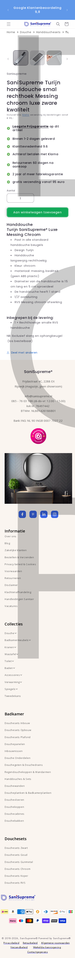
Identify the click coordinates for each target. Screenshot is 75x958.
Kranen (9, 647)
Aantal (11, 190)
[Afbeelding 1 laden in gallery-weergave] (20, 57)
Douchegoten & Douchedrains (24, 765)
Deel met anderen (24, 353)
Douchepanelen (15, 744)
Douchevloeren (14, 799)
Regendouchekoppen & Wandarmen (28, 772)
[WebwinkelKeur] (38, 436)
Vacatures (11, 606)
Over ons (10, 536)
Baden (9, 668)
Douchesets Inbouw (17, 723)
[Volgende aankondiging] (67, 10)
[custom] (33, 514)
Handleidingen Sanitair (19, 599)
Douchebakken (14, 820)
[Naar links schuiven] (8, 59)
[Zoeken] (58, 24)
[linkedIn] (44, 514)
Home (11, 32)
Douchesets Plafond (18, 737)
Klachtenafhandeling (18, 592)
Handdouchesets (48, 32)
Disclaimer (11, 585)
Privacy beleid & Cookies (20, 564)
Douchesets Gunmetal (19, 862)
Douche (25, 32)
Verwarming (12, 682)
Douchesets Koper (16, 876)
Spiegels (10, 689)
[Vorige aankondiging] (8, 10)
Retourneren (13, 578)
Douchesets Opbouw (18, 730)
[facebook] (22, 514)
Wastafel (10, 654)
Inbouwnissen (13, 751)
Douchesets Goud (16, 855)
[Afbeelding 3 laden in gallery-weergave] (54, 57)
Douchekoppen (14, 807)
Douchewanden (15, 786)
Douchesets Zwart (16, 848)
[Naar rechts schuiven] (67, 59)
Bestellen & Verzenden (19, 557)
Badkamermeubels (17, 640)
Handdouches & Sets (18, 779)
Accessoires (12, 675)
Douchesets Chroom (17, 869)
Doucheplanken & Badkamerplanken (28, 793)
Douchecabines (14, 814)
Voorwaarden (13, 571)
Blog (7, 543)
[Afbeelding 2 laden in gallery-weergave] (37, 57)
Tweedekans (13, 696)
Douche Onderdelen (17, 758)
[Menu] (8, 24)
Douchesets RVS (15, 882)
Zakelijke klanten (16, 550)
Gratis (25, 114)
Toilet (8, 661)
